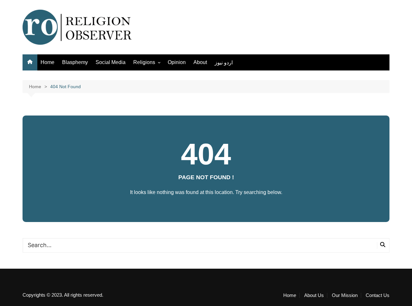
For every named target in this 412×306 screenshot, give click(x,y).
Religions (144, 62)
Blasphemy (75, 62)
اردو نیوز (224, 62)
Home (47, 62)
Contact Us (377, 295)
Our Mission (345, 295)
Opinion (177, 62)
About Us (314, 295)
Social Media (111, 62)
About (200, 62)
